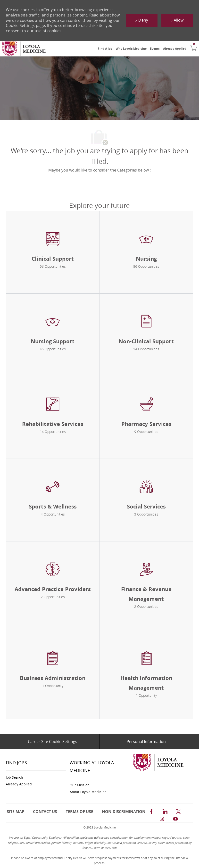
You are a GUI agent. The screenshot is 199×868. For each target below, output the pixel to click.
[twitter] (178, 810)
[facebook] (151, 810)
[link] (24, 49)
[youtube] (175, 818)
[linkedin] (164, 810)
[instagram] (161, 818)
